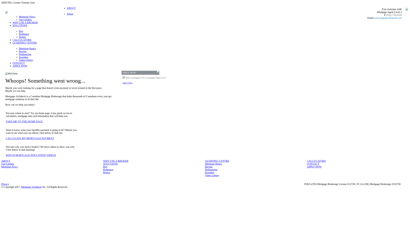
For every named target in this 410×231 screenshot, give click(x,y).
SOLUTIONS (110, 164)
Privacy (5, 184)
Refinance (24, 34)
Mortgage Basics (27, 48)
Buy (21, 31)
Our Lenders (25, 19)
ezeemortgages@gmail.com (388, 18)
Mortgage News (27, 16)
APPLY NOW (19, 65)
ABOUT (5, 161)
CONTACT (18, 63)
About (70, 14)
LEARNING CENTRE (217, 161)
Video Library (26, 60)
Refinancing (25, 54)
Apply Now (127, 83)
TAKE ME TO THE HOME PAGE (24, 121)
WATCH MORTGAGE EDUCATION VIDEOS (31, 155)
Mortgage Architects (31, 187)
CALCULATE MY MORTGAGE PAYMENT (30, 138)
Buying (22, 51)
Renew (22, 37)
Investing (23, 57)
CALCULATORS (21, 39)
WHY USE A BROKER (25, 22)
